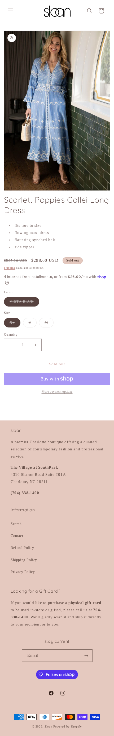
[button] (10, 11)
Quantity (10, 334)
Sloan (48, 726)
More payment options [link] (57, 391)
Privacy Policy (23, 572)
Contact (17, 536)
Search (16, 524)
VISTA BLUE (24, 303)
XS (15, 323)
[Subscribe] (86, 655)
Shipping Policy (24, 560)
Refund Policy (22, 548)
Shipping (9, 267)
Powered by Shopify (67, 726)
